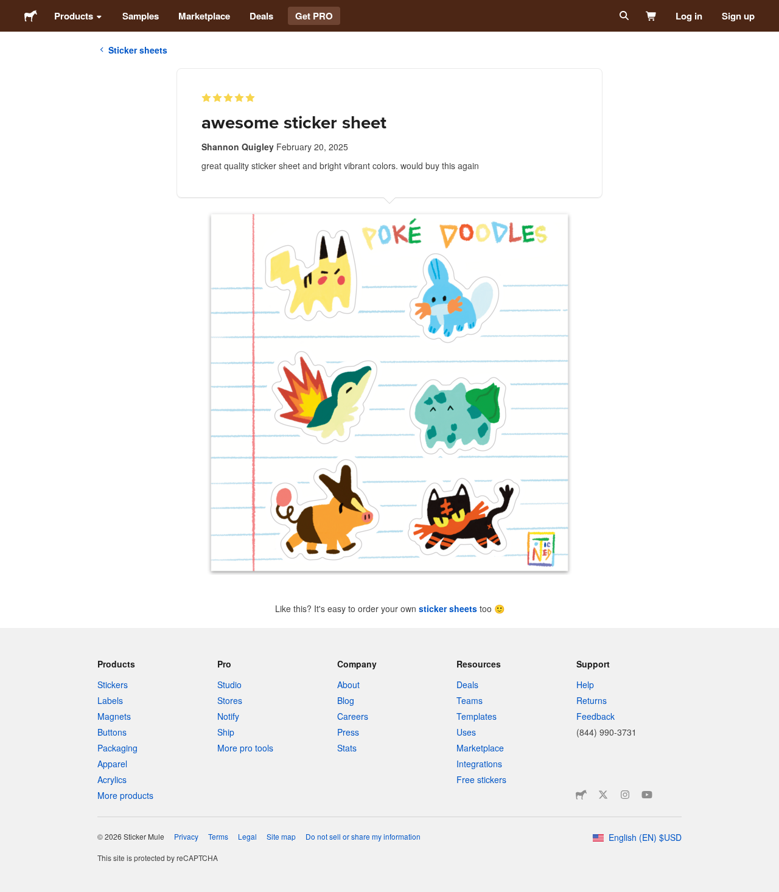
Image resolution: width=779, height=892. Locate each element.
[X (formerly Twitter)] (603, 794)
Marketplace (204, 16)
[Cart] (651, 16)
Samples (140, 16)
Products (73, 16)
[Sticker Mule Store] (581, 794)
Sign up (738, 16)
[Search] (623, 16)
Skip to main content (9, 9)
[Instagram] (625, 794)
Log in (689, 16)
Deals (261, 16)
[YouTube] (647, 794)
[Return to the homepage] (30, 16)
